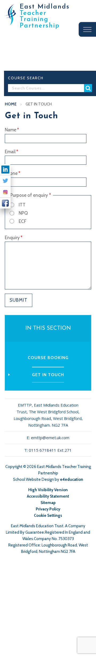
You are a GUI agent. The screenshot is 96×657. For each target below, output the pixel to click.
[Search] (88, 88)
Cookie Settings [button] (48, 515)
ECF (22, 221)
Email (11, 151)
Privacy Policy (48, 509)
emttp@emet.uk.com (50, 437)
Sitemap (48, 502)
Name (12, 129)
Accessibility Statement (48, 496)
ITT (22, 204)
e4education (71, 479)
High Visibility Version (48, 489)
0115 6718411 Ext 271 (50, 450)
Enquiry (13, 237)
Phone (12, 173)
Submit (18, 300)
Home (11, 104)
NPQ (23, 213)
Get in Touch (39, 104)
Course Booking (48, 357)
